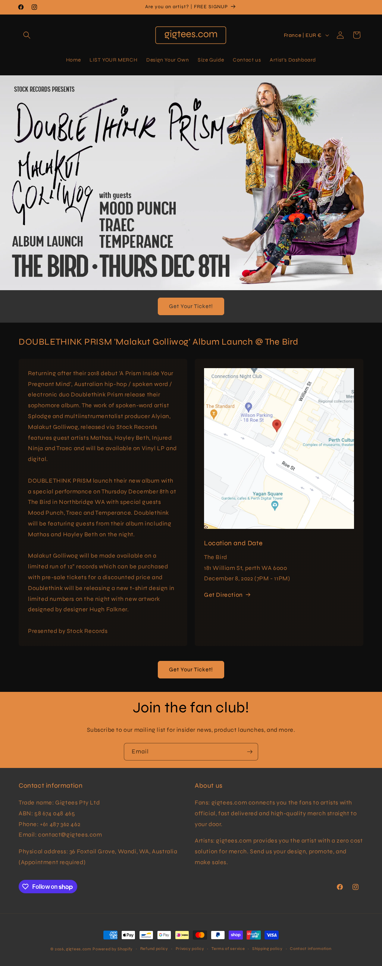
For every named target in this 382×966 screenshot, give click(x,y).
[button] (27, 35)
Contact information (310, 948)
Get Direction (223, 594)
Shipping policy (267, 948)
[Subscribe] (249, 751)
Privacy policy (190, 948)
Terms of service (228, 948)
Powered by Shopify (113, 949)
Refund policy (154, 948)
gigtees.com (78, 949)
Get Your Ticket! (191, 306)
